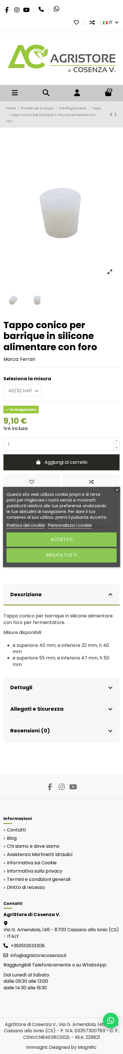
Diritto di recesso (26, 887)
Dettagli (21, 687)
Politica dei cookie (26, 525)
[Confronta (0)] (92, 22)
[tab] (61, 595)
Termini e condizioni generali (38, 879)
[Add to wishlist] (31, 482)
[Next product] (115, 114)
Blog (12, 838)
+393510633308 (28, 945)
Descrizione (26, 594)
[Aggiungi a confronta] (91, 482)
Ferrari (27, 359)
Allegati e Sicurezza (37, 708)
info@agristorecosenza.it (39, 955)
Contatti (16, 830)
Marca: (11, 359)
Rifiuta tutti (61, 555)
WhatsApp (56, 9)
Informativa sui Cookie (32, 863)
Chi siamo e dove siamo (33, 846)
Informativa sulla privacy (34, 871)
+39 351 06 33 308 (41, 9)
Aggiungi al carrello (66, 462)
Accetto (62, 539)
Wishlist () (76, 22)
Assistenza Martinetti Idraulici (39, 854)
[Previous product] (112, 114)
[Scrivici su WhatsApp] (110, 1020)
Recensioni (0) (30, 730)
